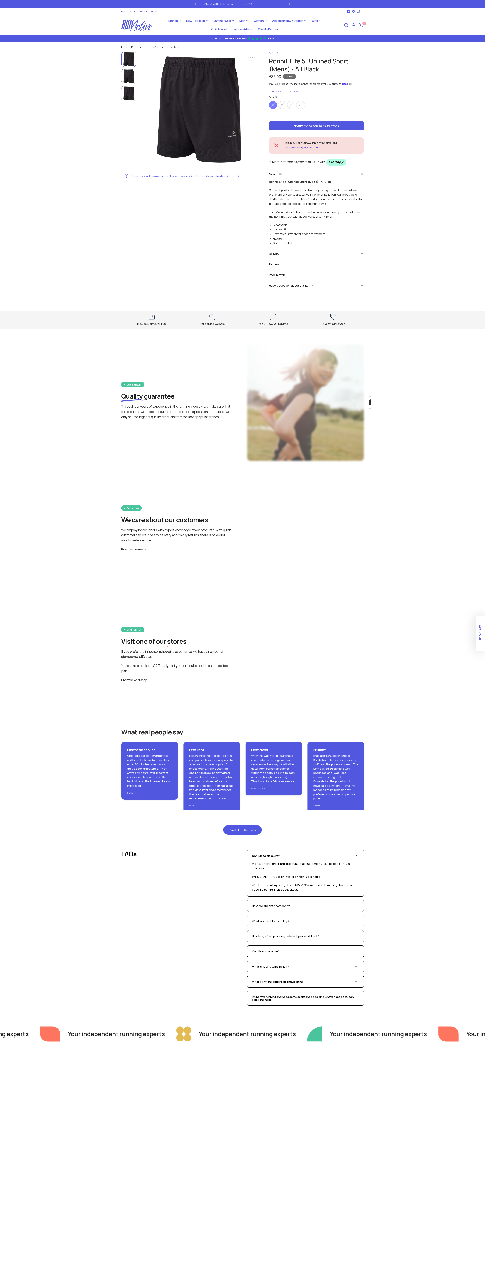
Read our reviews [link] (132, 549)
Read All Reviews (242, 830)
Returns (274, 264)
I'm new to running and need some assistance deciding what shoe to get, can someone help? (303, 998)
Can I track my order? (266, 951)
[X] (353, 11)
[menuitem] (124, 11)
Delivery (274, 254)
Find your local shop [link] (134, 680)
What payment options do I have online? (278, 982)
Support (155, 11)
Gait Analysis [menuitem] (219, 29)
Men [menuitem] (242, 21)
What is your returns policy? (270, 966)
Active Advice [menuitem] (243, 29)
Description (276, 174)
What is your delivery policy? (270, 921)
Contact (143, 11)
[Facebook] (348, 11)
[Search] (346, 25)
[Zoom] (251, 57)
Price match (277, 275)
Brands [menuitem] (173, 21)
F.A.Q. (132, 11)
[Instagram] (358, 11)
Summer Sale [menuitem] (222, 21)
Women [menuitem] (259, 21)
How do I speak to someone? (271, 906)
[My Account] (353, 25)
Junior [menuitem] (316, 21)
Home (124, 47)
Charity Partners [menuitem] (269, 29)
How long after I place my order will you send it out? (285, 936)
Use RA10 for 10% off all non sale (255, 3)
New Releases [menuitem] (195, 21)
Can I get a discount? (266, 856)
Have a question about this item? (291, 286)
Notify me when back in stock (316, 126)
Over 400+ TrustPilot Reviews (242, 38)
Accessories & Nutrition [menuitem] (287, 21)
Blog (123, 11)
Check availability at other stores (302, 148)
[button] (480, 633)
